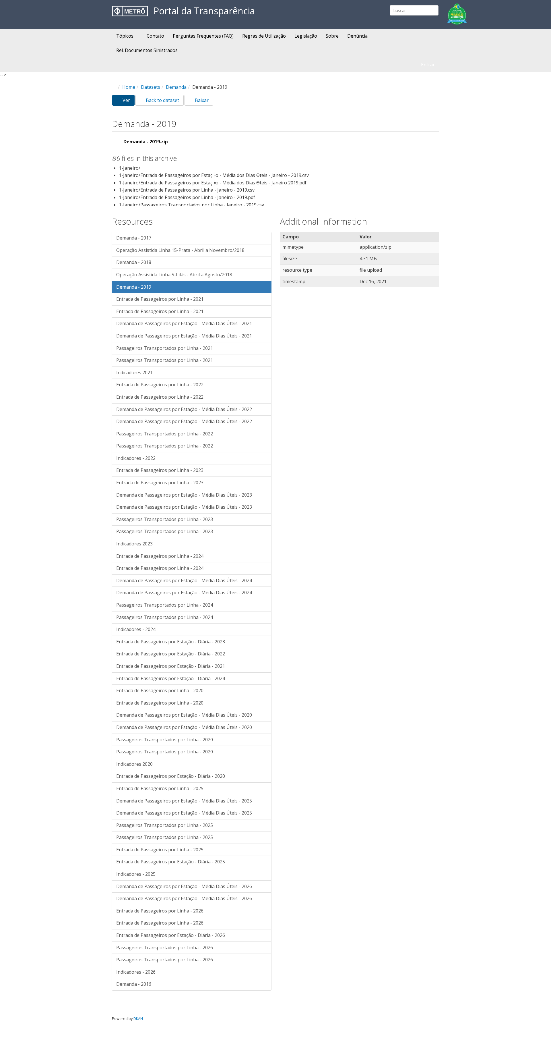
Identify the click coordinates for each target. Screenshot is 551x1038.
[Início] (130, 11)
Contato (155, 36)
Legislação (305, 36)
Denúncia (357, 36)
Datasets (150, 87)
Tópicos (125, 36)
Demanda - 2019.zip (145, 141)
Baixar (201, 100)
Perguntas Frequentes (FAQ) (203, 36)
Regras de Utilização (264, 36)
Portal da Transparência (204, 11)
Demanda (176, 87)
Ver (128, 101)
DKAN (138, 1018)
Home (128, 87)
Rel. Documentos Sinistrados (147, 50)
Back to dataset (162, 100)
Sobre (332, 36)
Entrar (428, 64)
